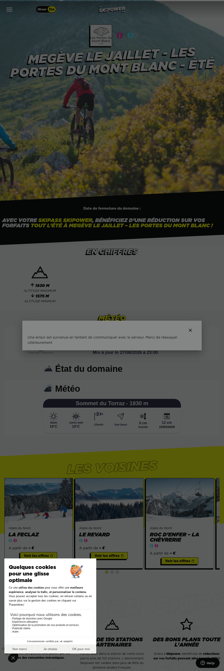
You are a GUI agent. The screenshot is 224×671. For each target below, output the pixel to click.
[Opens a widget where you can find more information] (208, 663)
